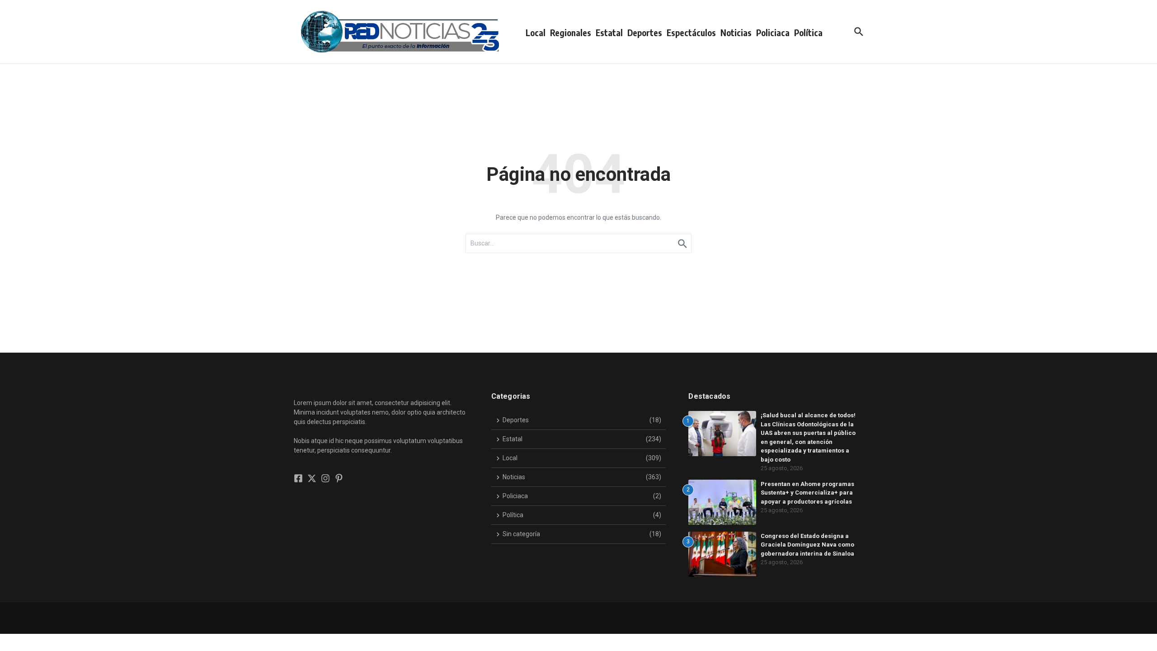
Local (536, 32)
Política (808, 32)
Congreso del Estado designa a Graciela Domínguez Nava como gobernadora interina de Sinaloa (807, 545)
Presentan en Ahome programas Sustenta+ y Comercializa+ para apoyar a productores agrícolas (807, 493)
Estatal (609, 32)
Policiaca (773, 32)
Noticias (736, 32)
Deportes (644, 32)
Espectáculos (691, 32)
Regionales (570, 32)
